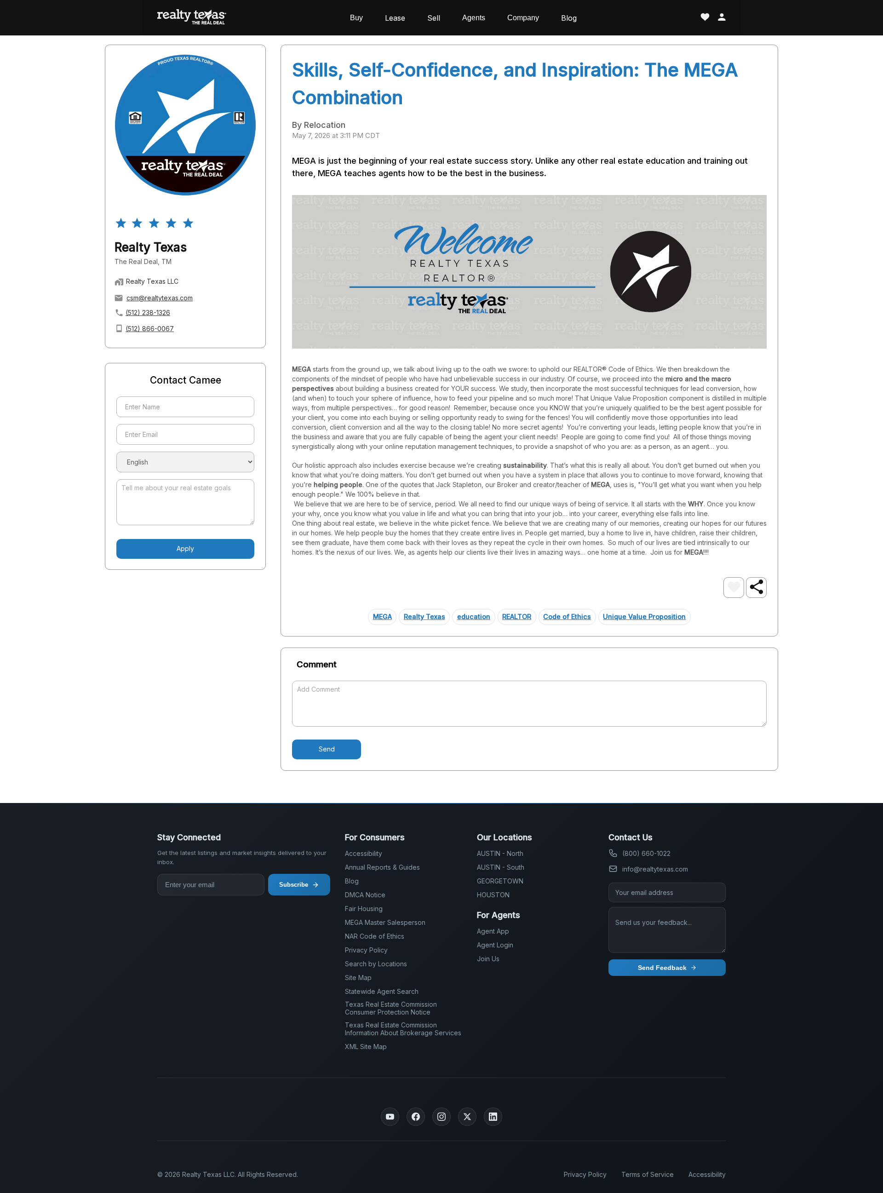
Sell (433, 18)
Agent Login (495, 945)
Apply (185, 548)
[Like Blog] (733, 587)
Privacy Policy (366, 950)
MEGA (382, 616)
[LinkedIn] (493, 1116)
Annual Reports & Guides (382, 867)
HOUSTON (493, 895)
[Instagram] (441, 1116)
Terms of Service (647, 1174)
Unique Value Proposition (644, 616)
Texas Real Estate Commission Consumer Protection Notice (391, 1008)
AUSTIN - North (500, 853)
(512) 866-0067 (150, 329)
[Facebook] (416, 1116)
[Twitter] (467, 1116)
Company (523, 18)
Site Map (358, 977)
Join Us (488, 959)
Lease (395, 18)
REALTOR (516, 616)
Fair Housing (364, 908)
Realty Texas (424, 616)
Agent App (493, 931)
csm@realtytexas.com (159, 298)
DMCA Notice (365, 895)
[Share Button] (756, 587)
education (473, 616)
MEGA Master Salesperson (385, 922)
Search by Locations (376, 964)
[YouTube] (390, 1116)
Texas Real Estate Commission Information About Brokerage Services (403, 1029)
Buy (356, 18)
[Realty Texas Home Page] (191, 17)
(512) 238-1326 (148, 312)
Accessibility (363, 853)
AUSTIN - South (500, 867)
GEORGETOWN (500, 881)
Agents (473, 18)
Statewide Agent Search (382, 991)
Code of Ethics (567, 616)
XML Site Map (366, 1046)
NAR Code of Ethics (374, 936)
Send (327, 749)
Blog (569, 18)
